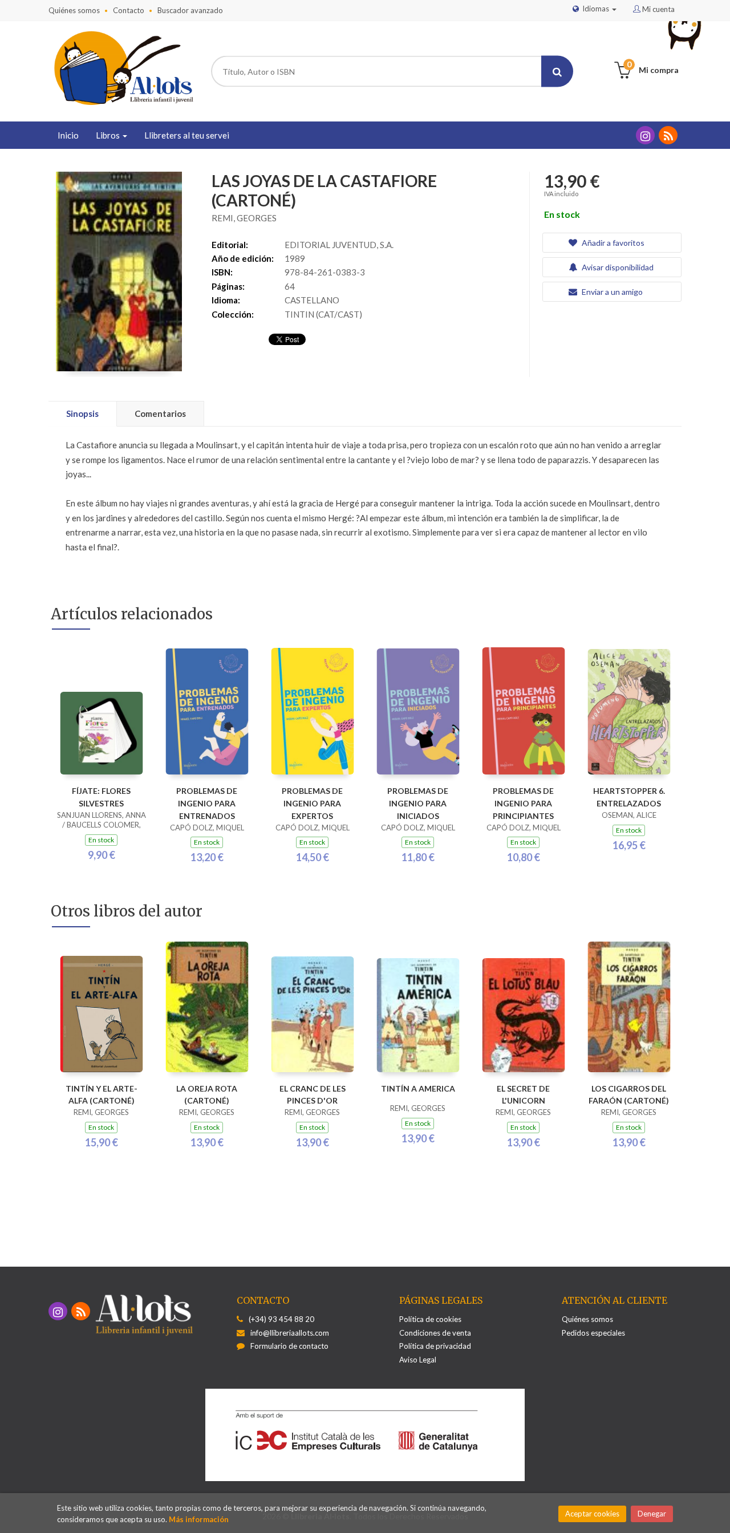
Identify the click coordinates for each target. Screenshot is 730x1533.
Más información (199, 1519)
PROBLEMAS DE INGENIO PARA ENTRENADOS (206, 803)
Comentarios (160, 413)
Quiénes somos (74, 10)
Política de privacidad (435, 1345)
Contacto (128, 10)
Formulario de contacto (289, 1345)
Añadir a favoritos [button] (612, 243)
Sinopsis (82, 413)
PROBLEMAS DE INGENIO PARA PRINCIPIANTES (523, 803)
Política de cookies (430, 1319)
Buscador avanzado (190, 10)
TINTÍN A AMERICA (418, 1088)
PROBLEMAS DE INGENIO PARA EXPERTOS (312, 803)
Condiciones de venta (435, 1332)
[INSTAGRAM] (645, 135)
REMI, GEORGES (244, 218)
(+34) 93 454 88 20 (281, 1319)
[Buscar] (557, 71)
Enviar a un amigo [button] (611, 292)
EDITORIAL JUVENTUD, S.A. (339, 245)
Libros (108, 135)
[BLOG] (668, 135)
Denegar (652, 1513)
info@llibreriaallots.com (289, 1332)
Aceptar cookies (592, 1513)
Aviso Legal (417, 1359)
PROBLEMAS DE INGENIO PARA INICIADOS (417, 803)
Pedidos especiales (593, 1332)
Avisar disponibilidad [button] (617, 267)
